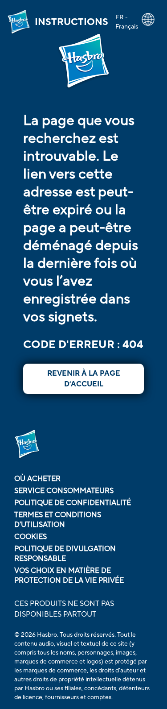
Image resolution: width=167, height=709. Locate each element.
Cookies (30, 536)
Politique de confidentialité (72, 502)
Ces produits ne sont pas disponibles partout (64, 609)
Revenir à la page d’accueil (83, 379)
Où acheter (37, 478)
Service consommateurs (64, 490)
